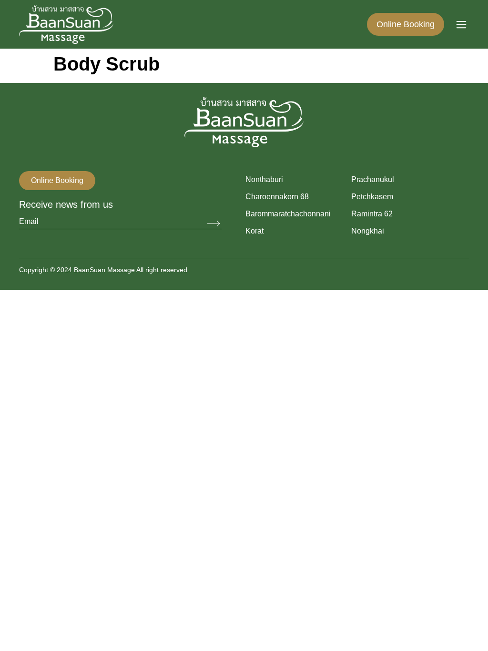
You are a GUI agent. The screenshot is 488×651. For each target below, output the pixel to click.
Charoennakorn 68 (277, 197)
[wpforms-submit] (214, 224)
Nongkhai (367, 231)
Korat (254, 231)
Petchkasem (372, 197)
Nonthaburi (264, 179)
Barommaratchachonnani (288, 214)
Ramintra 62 (372, 214)
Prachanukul (372, 179)
